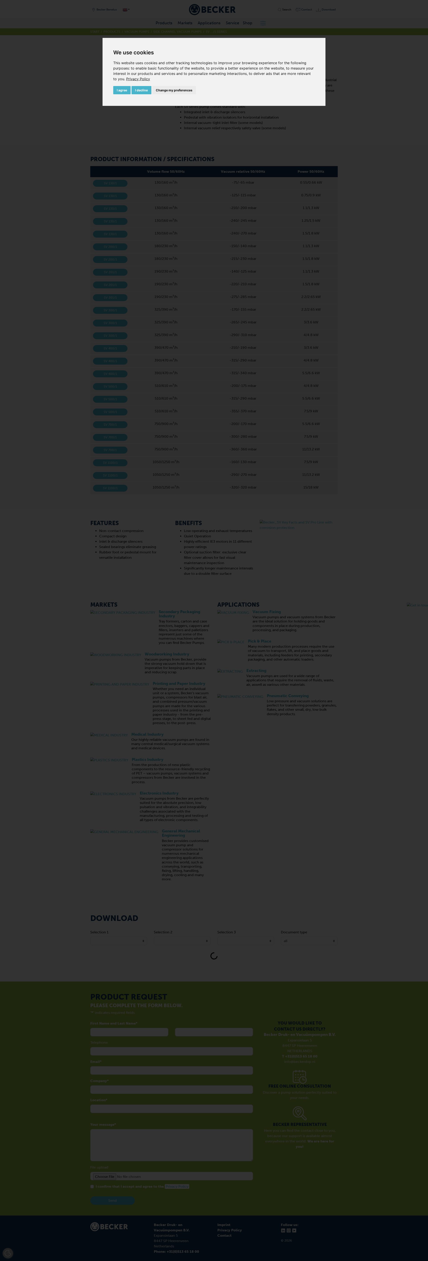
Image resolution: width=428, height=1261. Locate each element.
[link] (138, 79)
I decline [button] (141, 90)
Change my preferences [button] (174, 90)
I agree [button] (122, 90)
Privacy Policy (138, 79)
